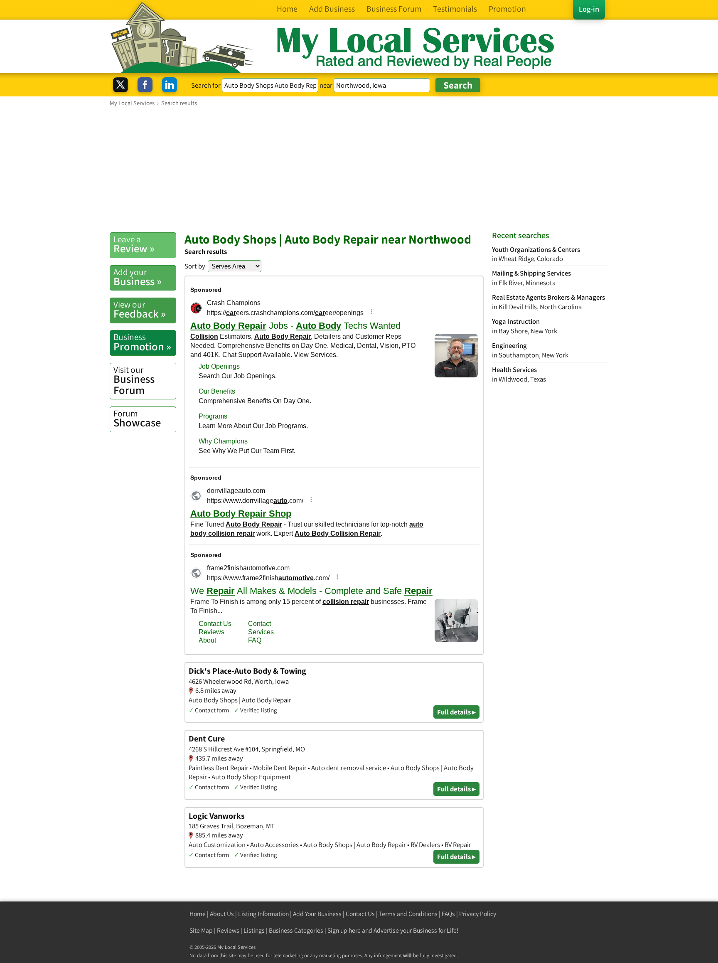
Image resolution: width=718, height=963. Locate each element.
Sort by (194, 266)
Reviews (228, 930)
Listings (254, 930)
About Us (222, 914)
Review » (134, 244)
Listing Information (263, 914)
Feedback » (139, 309)
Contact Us (360, 914)
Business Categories (296, 930)
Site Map (201, 930)
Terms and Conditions (408, 914)
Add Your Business (317, 914)
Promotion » (142, 342)
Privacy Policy (477, 914)
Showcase (137, 418)
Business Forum (134, 380)
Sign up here (344, 930)
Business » (137, 277)
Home (197, 914)
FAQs (448, 914)
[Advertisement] (359, 169)
